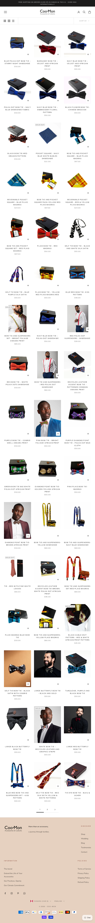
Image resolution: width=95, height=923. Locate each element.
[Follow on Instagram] (11, 893)
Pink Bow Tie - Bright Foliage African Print (47, 441)
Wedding (84, 838)
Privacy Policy (83, 873)
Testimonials (86, 847)
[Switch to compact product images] (13, 21)
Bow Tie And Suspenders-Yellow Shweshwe (47, 544)
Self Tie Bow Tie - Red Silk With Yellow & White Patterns (47, 795)
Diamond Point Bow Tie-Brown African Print (17, 544)
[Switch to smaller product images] (9, 21)
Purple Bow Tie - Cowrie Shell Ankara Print (17, 441)
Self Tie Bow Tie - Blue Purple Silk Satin (17, 293)
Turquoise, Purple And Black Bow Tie (77, 692)
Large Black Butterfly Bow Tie (17, 748)
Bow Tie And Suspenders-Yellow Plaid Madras (47, 636)
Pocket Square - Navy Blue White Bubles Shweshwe (47, 155)
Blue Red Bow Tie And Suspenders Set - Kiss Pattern (17, 795)
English (58, 901)
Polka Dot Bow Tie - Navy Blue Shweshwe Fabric (17, 108)
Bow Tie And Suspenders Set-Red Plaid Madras (78, 587)
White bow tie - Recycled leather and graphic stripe (47, 749)
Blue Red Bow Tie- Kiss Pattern (77, 293)
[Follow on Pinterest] (18, 893)
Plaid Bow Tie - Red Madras (47, 247)
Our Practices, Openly (12, 881)
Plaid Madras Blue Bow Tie (17, 636)
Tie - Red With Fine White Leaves (17, 587)
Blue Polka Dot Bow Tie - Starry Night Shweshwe (17, 62)
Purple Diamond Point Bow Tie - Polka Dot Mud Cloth (78, 442)
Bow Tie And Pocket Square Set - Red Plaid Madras (17, 248)
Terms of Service (84, 869)
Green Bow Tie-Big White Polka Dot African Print (17, 488)
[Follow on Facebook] (5, 893)
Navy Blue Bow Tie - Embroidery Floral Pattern (47, 109)
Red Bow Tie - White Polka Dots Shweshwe (17, 383)
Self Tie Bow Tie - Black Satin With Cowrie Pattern (17, 693)
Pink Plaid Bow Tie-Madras (77, 488)
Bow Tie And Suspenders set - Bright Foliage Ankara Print (18, 338)
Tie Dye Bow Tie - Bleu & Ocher (77, 794)
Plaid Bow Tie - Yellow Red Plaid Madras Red (47, 293)
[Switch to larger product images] (5, 21)
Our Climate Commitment (14, 885)
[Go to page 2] (55, 809)
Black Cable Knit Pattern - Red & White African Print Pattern (77, 637)
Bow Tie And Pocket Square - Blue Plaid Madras (77, 155)
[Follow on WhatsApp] (24, 893)
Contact (84, 852)
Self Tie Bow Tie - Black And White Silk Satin (77, 247)
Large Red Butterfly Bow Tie (77, 748)
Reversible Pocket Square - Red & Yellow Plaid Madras (77, 202)
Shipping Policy (84, 878)
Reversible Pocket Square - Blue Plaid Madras (17, 202)
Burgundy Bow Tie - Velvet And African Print (47, 63)
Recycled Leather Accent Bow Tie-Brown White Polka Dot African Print (47, 590)
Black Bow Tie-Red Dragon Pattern (17, 154)
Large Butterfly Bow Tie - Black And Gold (47, 692)
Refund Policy (83, 882)
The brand (8, 869)
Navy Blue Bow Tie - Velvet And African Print (77, 63)
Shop (83, 834)
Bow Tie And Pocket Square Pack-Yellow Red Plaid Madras (47, 202)
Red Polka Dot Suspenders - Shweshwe (77, 337)
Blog (83, 843)
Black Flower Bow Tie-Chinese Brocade (77, 108)
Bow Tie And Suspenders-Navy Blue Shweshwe (77, 544)
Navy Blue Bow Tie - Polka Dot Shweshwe (47, 337)
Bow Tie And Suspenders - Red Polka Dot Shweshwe (47, 384)
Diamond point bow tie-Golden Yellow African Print (47, 489)
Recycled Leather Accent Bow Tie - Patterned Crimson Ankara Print (77, 386)
